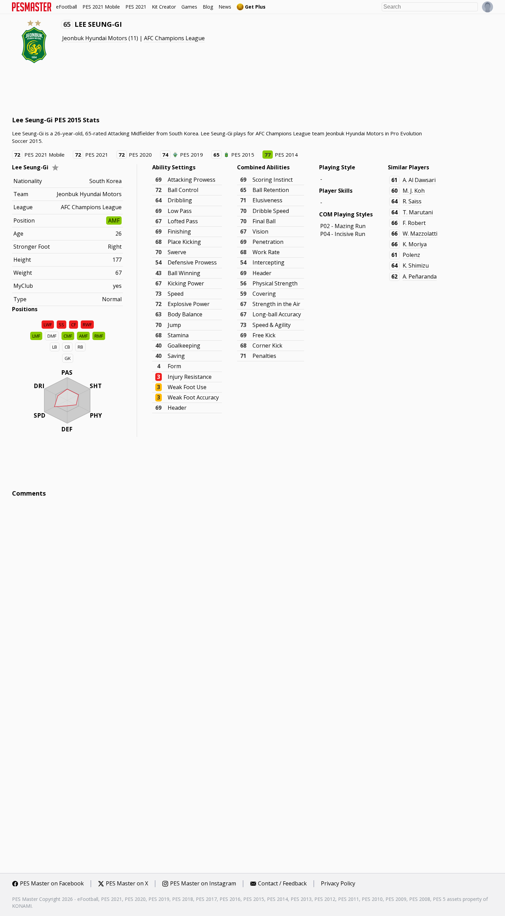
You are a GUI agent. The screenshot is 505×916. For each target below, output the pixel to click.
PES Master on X (127, 883)
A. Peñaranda (420, 276)
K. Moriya (415, 244)
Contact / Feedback (282, 883)
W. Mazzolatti (420, 233)
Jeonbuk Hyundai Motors (94, 38)
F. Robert (414, 223)
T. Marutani (418, 212)
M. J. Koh (414, 190)
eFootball (66, 6)
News (224, 6)
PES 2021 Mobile (101, 6)
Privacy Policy (338, 883)
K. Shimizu (416, 265)
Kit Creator (164, 6)
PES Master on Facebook (52, 883)
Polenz (411, 255)
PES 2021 (135, 6)
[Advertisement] (137, 89)
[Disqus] (252, 595)
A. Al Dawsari (419, 180)
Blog (208, 6)
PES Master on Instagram (203, 883)
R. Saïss (412, 201)
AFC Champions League (174, 38)
